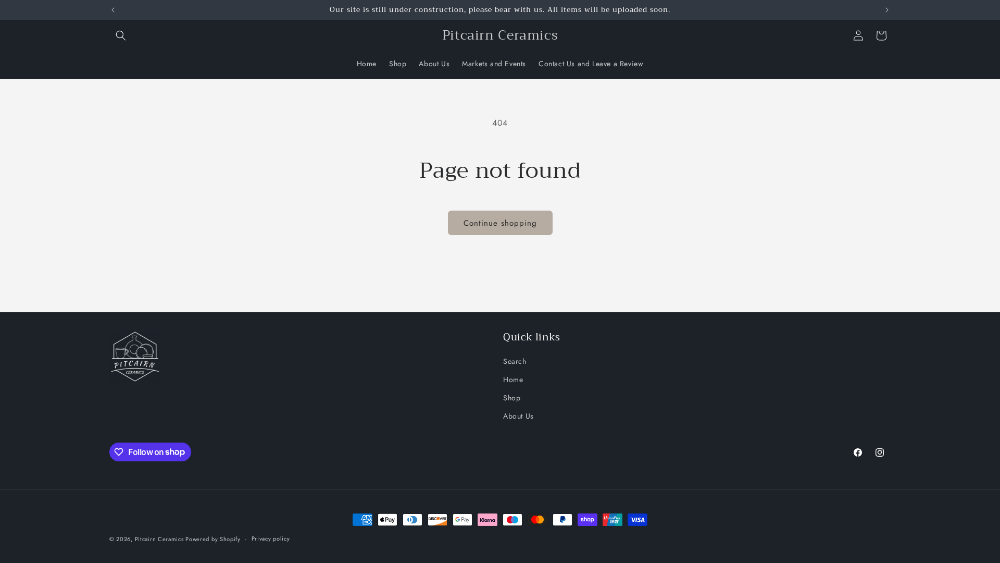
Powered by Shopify (213, 539)
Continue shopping (500, 223)
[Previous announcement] (113, 10)
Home (513, 379)
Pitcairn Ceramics (160, 539)
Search (515, 361)
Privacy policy (271, 538)
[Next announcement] (887, 10)
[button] (120, 35)
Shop (511, 398)
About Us (518, 416)
